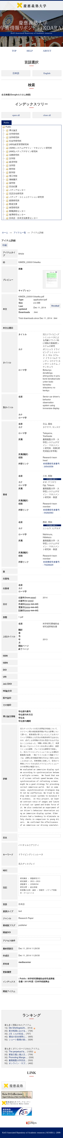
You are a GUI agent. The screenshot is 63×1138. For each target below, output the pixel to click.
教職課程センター (17, 211)
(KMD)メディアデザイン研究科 (23, 151)
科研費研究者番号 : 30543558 (51, 465)
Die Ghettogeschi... (18, 1027)
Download (55, 306)
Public (6, 122)
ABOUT (47, 51)
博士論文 (13, 130)
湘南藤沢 (13, 179)
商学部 (12, 169)
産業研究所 (14, 200)
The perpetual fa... (17, 1051)
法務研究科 (14, 155)
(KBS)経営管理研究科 (19, 144)
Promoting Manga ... (18, 1057)
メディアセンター (17, 190)
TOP (14, 51)
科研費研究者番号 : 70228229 (51, 563)
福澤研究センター (17, 214)
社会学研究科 (15, 141)
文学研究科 (14, 134)
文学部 (12, 158)
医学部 (12, 172)
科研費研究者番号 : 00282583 (51, 511)
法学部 (12, 165)
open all (16, 115)
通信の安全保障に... (18, 1036)
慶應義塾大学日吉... (18, 1060)
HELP (30, 51)
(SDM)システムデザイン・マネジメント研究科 (30, 148)
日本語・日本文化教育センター (23, 218)
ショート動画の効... (18, 1039)
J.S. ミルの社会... (17, 1033)
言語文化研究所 (16, 193)
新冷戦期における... (18, 1030)
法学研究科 (14, 137)
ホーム (5, 232)
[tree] (31, 172)
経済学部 (13, 162)
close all (47, 115)
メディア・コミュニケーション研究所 (26, 197)
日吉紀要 (13, 186)
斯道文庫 (13, 204)
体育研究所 (14, 207)
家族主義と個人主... (18, 1054)
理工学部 (13, 176)
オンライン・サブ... (18, 1063)
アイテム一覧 (20, 232)
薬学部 (12, 183)
